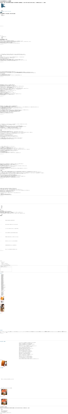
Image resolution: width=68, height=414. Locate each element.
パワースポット (16, 331)
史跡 (32, 331)
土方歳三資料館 (3, 165)
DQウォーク (1, 331)
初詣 (31, 331)
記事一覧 (2, 7)
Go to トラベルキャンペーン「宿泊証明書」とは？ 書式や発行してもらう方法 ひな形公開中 (27, 342)
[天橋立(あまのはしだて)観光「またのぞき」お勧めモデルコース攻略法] (8, 356)
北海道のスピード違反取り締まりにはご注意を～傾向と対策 (24, 347)
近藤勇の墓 (8, 87)
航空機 (60, 331)
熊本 (55, 331)
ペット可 (19, 331)
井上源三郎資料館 (3, 151)
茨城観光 (2, 280)
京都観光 (2, 286)
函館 (30, 331)
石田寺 (6, 109)
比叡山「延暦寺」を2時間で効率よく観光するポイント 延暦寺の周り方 (25, 350)
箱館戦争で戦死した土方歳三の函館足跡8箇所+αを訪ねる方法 (6, 194)
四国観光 (2, 288)
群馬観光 (2, 279)
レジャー (2, 291)
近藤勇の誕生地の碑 (2, 85)
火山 (54, 331)
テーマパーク (6, 331)
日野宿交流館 (3, 152)
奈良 (34, 331)
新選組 (3, 39)
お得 (2, 331)
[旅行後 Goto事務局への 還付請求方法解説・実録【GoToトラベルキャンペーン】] (8, 348)
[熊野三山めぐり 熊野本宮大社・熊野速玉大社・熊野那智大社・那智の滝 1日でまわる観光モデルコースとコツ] (8, 358)
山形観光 (2, 277)
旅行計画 (2, 274)
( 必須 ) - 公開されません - (4, 266)
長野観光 (2, 283)
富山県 (35, 331)
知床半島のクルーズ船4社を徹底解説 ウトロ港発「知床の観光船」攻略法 (25, 343)
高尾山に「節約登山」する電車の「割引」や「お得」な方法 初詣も (11, 224)
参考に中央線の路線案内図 (2, 73)
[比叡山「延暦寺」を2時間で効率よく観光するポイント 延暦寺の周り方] (8, 350)
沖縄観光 (2, 289)
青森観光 (2, 275)
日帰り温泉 (42, 331)
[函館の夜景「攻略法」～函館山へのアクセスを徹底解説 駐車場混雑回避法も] (8, 357)
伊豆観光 (2, 292)
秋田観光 (2, 276)
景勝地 (46, 331)
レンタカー (23, 331)
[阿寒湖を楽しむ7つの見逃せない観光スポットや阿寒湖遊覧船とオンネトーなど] (8, 354)
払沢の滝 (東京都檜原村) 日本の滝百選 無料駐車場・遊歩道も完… (11, 232)
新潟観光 (2, 278)
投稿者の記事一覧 (1, 210)
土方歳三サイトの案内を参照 (13, 111)
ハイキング (13, 331)
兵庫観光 (2, 287)
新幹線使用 (38, 331)
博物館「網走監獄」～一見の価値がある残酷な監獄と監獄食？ (24, 353)
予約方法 (29, 331)
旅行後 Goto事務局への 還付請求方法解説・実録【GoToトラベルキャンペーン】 (26, 348)
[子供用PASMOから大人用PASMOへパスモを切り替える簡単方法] (8, 349)
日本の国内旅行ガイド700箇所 (5, 412)
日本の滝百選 (44, 331)
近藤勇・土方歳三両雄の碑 (11, 106)
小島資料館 (11, 171)
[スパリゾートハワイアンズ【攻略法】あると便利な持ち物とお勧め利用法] (8, 346)
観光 (62, 331)
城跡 (1, 290)
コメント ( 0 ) (2, 262)
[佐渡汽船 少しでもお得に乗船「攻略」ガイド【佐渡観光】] (8, 355)
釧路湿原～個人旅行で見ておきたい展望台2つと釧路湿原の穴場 (24, 352)
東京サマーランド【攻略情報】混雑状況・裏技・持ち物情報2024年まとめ (25, 351)
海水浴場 (50, 331)
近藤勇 (9, 41)
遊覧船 (64, 331)
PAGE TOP (1, 413)
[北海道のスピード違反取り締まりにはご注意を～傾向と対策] (8, 347)
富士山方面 (2, 293)
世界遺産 (27, 331)
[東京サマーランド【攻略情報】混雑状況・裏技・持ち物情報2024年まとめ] (8, 351)
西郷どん (61, 331)
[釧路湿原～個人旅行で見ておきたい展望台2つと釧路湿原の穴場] (8, 352)
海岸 (49, 331)
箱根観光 (2, 294)
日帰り (40, 331)
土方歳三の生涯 (2, 193)
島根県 (36, 331)
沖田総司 (11, 41)
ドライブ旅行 (10, 331)
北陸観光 (2, 285)
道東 (65, 331)
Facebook (2, 214)
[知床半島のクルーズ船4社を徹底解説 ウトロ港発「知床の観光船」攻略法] (8, 343)
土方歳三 (7, 41)
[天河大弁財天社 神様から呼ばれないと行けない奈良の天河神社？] (8, 345)
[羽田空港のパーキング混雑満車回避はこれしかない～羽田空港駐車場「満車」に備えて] (8, 344)
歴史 (48, 331)
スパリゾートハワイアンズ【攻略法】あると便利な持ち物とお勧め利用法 (25, 346)
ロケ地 (25, 331)
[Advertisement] (34, 30)
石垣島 (56, 331)
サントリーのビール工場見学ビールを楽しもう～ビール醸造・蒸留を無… (12, 228)
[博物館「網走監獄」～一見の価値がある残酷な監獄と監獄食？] (8, 353)
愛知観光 (2, 284)
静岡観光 (2, 282)
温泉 (52, 331)
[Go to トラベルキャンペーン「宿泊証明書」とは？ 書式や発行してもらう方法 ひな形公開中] (8, 342)
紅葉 (58, 331)
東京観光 (2, 281)
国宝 (33, 331)
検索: (0, 332)
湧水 (53, 331)
